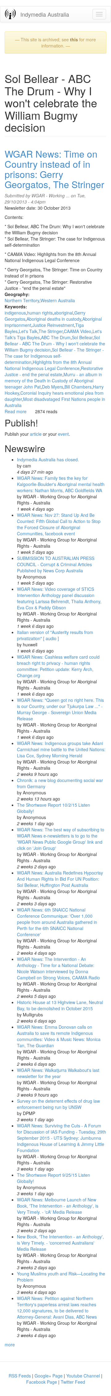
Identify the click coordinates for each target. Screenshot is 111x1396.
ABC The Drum (56, 337)
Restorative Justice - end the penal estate (54, 371)
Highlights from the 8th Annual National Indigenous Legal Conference (48, 365)
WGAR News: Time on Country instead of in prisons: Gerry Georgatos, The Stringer (54, 169)
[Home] (10, 14)
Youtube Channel (83, 1376)
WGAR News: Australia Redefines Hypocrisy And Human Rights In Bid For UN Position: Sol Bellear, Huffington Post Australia (60, 879)
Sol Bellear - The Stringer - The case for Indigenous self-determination (54, 356)
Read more (16, 411)
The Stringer (51, 331)
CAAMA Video (77, 331)
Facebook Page (41, 1382)
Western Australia (57, 300)
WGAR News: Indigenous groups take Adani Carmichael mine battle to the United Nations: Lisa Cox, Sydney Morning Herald (61, 749)
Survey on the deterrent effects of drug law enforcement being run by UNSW (58, 1104)
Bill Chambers (78, 387)
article (36, 434)
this (74, 39)
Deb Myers (52, 387)
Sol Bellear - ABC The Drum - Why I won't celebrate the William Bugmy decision (55, 343)
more (10, 1344)
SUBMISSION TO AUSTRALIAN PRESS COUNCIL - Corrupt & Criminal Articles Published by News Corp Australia (55, 564)
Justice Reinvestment (53, 325)
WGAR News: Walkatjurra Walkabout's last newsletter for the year (58, 1073)
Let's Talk (28, 331)
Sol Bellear (82, 337)
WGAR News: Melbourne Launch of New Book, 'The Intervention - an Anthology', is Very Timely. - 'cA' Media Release (57, 1205)
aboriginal (63, 313)
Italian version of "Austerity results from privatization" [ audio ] (55, 635)
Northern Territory (22, 300)
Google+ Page (49, 1376)
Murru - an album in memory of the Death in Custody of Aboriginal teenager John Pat (53, 380)
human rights (40, 313)
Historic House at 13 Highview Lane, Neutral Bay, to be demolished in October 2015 (60, 1005)
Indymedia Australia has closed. (48, 459)
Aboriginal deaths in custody (54, 319)
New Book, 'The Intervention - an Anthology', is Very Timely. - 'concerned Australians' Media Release (60, 1242)
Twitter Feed (73, 1382)
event (63, 434)
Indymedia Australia (44, 14)
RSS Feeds (20, 1376)
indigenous (15, 313)
